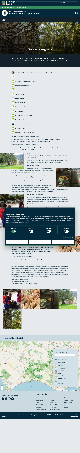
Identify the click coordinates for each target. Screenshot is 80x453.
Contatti (70, 414)
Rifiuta (17, 242)
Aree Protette (39, 397)
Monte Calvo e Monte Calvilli (23, 107)
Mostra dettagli (67, 237)
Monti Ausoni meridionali (22, 128)
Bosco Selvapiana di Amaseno (23, 77)
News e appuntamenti (70, 397)
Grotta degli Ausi (20, 89)
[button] (49, 371)
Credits (76, 414)
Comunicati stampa (41, 409)
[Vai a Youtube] (12, 398)
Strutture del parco (55, 409)
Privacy (52, 414)
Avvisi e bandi (53, 407)
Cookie (57, 414)
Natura (52, 400)
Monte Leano (19, 111)
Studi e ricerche (68, 407)
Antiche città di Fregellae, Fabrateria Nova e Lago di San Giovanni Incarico (35, 72)
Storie (5, 20)
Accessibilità (45, 414)
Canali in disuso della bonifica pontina (25, 81)
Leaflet (64, 390)
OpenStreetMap (71, 390)
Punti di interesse (68, 400)
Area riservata (74, 416)
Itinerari (52, 397)
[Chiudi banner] (73, 209)
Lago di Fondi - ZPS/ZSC (21, 102)
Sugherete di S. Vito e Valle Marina (24, 132)
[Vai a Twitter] (6, 398)
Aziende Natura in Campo (57, 404)
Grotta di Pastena (20, 94)
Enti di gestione (40, 400)
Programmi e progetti (70, 404)
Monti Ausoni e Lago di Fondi (23, 124)
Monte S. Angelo (19, 119)
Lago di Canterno (20, 98)
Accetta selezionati (40, 242)
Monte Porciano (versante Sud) (23, 115)
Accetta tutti (63, 242)
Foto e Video (53, 402)
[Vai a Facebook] (3, 398)
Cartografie (39, 407)
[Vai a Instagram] (9, 398)
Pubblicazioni (68, 402)
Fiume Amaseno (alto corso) (23, 85)
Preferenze (63, 414)
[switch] (31, 231)
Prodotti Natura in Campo (43, 404)
